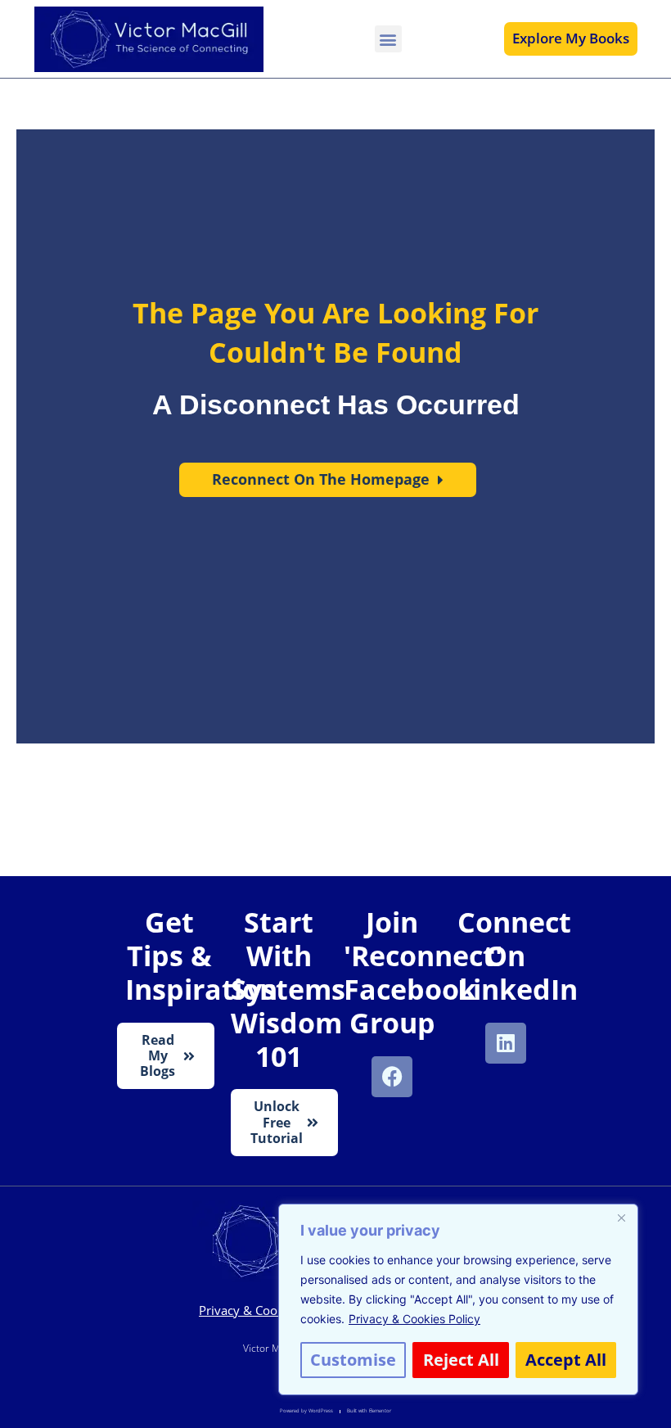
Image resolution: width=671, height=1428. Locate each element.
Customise (353, 1360)
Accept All (565, 1360)
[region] (458, 1299)
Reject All (461, 1360)
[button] (388, 38)
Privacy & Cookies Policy (414, 1319)
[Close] (621, 1217)
